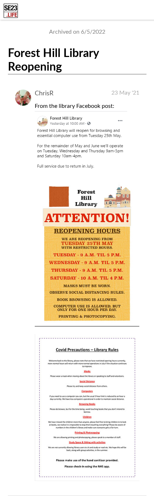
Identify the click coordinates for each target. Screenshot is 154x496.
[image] (87, 325)
